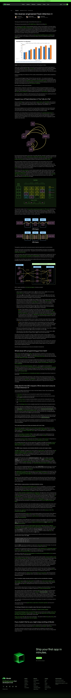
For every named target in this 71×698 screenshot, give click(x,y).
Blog (45, 681)
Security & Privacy (48, 687)
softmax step (28, 513)
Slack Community (36, 683)
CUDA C (30, 353)
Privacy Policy (47, 686)
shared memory (42, 450)
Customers (39, 4)
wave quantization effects (25, 551)
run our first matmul (38, 471)
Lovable (36, 626)
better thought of (26, 490)
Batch (25, 686)
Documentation (36, 680)
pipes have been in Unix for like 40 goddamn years (36, 80)
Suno (33, 626)
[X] (3, 686)
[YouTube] (16, 686)
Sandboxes (26, 681)
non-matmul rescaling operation (44, 588)
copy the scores (35, 516)
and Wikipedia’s (40, 499)
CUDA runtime (47, 159)
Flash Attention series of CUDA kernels (24, 27)
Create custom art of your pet (60, 681)
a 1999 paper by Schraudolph (43, 314)
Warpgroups (37, 494)
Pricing (44, 4)
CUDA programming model (39, 356)
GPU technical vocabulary (35, 83)
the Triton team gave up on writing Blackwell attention (29, 373)
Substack (44, 626)
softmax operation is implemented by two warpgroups (28, 492)
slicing (47, 616)
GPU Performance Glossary (20, 173)
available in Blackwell (27, 461)
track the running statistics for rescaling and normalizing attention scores (38, 553)
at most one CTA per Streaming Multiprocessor (27, 410)
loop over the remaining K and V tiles (23, 472)
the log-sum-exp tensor (41, 572)
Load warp (19, 394)
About (46, 680)
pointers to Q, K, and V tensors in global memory (35, 427)
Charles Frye (19, 16)
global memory (40, 102)
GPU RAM (47, 102)
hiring (50, 626)
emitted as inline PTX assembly (21, 453)
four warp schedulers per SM (28, 499)
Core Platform (26, 687)
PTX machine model (23, 370)
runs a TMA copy (36, 613)
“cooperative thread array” (47, 112)
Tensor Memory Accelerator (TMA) (25, 434)
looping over (47, 509)
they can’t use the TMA (19, 616)
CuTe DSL (27, 379)
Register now (47, 0)
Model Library (36, 689)
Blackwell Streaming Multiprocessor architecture (43, 35)
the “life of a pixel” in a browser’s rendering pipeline (29, 255)
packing (51, 616)
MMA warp (20, 395)
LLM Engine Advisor (37, 687)
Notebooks (26, 684)
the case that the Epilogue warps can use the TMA (25, 611)
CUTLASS (32, 379)
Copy (55, 538)
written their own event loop (20, 252)
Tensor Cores (48, 300)
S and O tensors (44, 472)
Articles (35, 684)
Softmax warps (22, 399)
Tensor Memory (35, 301)
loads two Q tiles (24, 438)
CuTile (52, 379)
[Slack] (10, 686)
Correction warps (21, 401)
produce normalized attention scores (30, 486)
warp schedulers (24, 91)
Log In (61, 4)
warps (17, 91)
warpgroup (30, 468)
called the (41, 591)
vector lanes (39, 544)
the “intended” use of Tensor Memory (24, 473)
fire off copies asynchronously (25, 435)
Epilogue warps (24, 404)
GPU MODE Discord (32, 24)
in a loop (39, 438)
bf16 (21, 102)
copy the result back (22, 517)
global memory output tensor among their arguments (37, 602)
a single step (23, 509)
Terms (46, 689)
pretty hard (18, 617)
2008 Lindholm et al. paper (22, 357)
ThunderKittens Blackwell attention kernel (41, 462)
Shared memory (19, 293)
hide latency (33, 436)
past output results (30, 580)
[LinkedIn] (7, 686)
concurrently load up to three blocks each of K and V (38, 440)
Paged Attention (44, 429)
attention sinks (29, 572)
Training (25, 683)
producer (47, 438)
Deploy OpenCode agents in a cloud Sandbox (61, 684)
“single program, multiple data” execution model (35, 156)
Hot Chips (24, 26)
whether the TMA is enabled (42, 609)
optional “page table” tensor (28, 430)
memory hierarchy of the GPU (25, 256)
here (40, 21)
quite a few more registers (32, 617)
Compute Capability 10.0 (49, 459)
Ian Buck (18, 353)
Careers (46, 683)
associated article (25, 176)
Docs (48, 4)
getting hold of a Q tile (21, 471)
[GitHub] (13, 686)
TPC (51, 460)
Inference (26, 680)
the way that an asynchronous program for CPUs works (38, 209)
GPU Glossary (44, 91)
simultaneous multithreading (20, 172)
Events (46, 684)
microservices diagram (30, 287)
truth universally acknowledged (34, 367)
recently (32, 68)
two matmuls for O (29, 451)
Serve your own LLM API (59, 680)
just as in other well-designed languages (24, 365)
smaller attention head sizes (34, 525)
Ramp (39, 626)
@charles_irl (19, 18)
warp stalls (44, 435)
